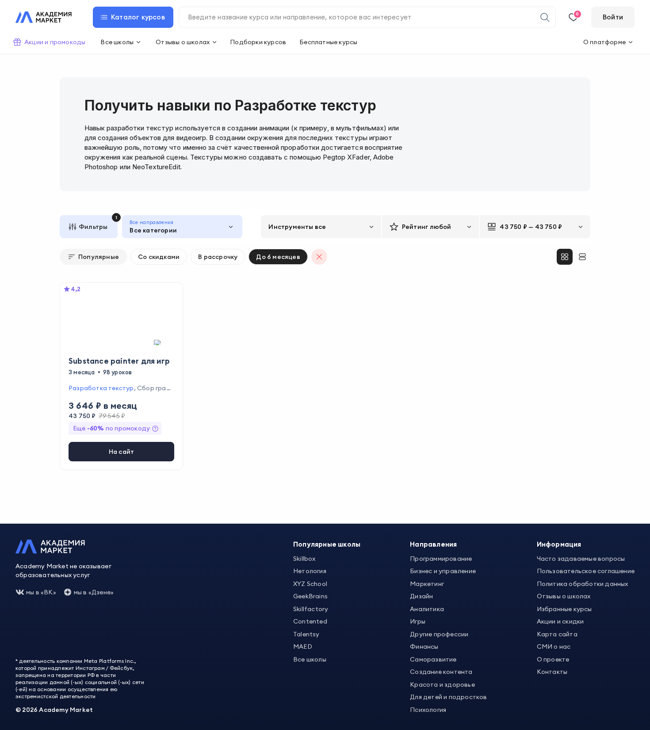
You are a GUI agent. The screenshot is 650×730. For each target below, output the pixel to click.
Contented (310, 621)
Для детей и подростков (448, 697)
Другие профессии (439, 634)
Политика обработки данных (582, 584)
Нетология (309, 571)
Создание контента (441, 672)
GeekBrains (310, 596)
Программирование (441, 559)
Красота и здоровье (442, 684)
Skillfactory (310, 609)
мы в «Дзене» (94, 592)
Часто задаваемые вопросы (581, 559)
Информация (559, 544)
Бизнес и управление (443, 571)
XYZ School (310, 584)
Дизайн (421, 596)
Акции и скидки (560, 621)
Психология (428, 710)
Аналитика (427, 609)
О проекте (553, 659)
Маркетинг (427, 584)
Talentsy (306, 634)
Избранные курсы (564, 609)
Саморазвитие (433, 659)
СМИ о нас (554, 646)
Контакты (552, 672)
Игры (417, 621)
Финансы (424, 646)
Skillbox (304, 559)
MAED (302, 646)
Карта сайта (557, 634)
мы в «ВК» (41, 592)
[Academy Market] (43, 17)
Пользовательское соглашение (586, 571)
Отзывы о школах (564, 596)
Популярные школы (326, 544)
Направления (433, 544)
